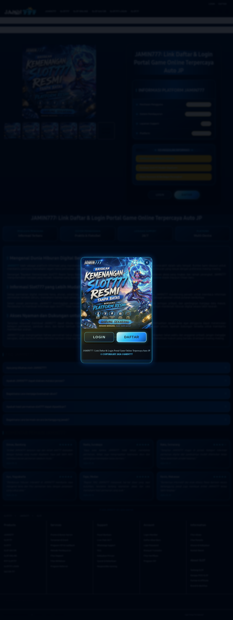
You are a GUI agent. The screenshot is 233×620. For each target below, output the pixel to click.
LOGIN (99, 337)
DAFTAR (131, 337)
